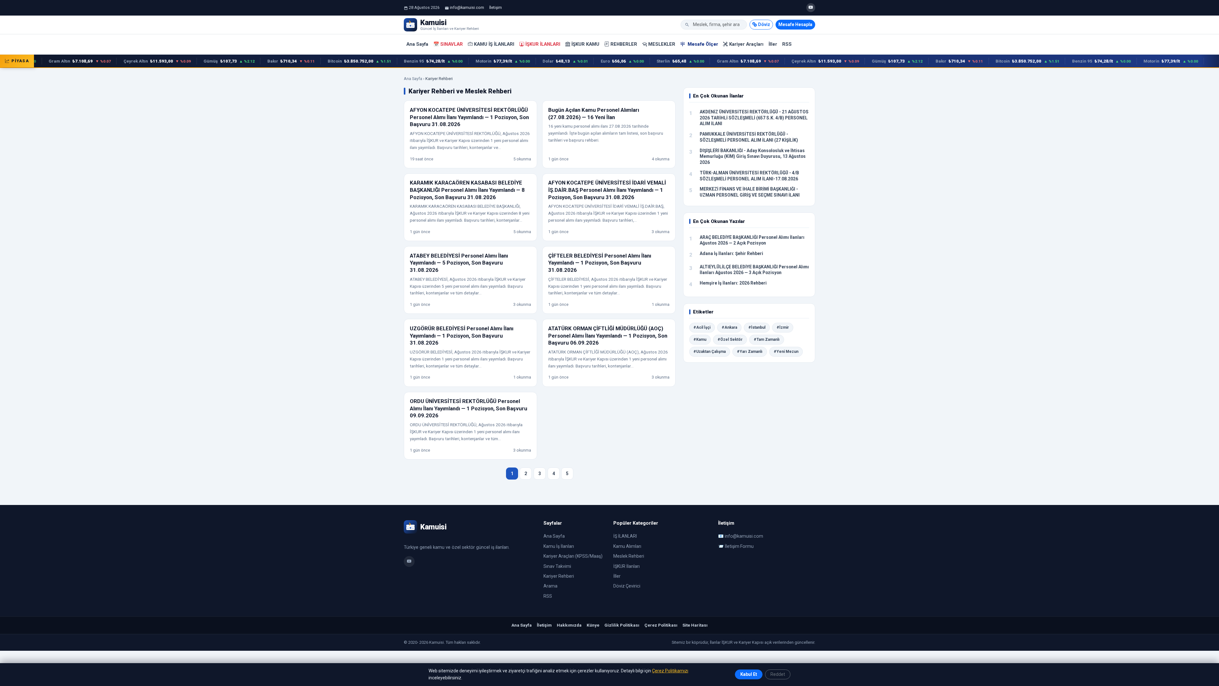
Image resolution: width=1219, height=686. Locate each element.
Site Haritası (695, 625)
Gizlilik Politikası (621, 625)
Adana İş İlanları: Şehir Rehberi (731, 253)
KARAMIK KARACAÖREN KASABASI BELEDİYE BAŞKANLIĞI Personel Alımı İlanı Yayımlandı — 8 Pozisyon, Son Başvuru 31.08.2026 (467, 189)
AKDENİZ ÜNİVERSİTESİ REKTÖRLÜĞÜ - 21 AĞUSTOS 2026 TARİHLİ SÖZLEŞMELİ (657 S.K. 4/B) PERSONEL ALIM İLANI (754, 117)
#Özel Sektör (730, 339)
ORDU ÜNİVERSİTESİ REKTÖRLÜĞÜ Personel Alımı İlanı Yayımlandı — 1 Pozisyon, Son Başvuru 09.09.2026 (468, 408)
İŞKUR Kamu (585, 44)
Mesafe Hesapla (795, 24)
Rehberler (623, 44)
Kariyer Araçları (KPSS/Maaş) (573, 556)
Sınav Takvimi (557, 566)
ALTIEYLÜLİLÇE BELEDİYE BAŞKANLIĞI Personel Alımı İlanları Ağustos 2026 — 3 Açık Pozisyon (754, 269)
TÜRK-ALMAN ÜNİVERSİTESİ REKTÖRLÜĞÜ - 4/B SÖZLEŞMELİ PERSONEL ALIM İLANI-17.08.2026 (749, 175)
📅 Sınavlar (448, 44)
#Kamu (699, 339)
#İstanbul (756, 327)
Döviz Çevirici (626, 585)
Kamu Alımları (627, 546)
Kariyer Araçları (746, 44)
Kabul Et (748, 674)
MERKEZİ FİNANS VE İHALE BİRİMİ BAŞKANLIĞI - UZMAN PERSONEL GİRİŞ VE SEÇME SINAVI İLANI (750, 192)
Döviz (764, 24)
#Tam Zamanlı (767, 339)
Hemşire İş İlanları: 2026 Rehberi (733, 283)
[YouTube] (810, 7)
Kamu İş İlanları (494, 44)
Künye (593, 625)
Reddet (777, 674)
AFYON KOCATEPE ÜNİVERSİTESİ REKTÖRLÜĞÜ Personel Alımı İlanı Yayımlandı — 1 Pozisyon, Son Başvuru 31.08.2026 (469, 117)
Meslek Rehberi (628, 556)
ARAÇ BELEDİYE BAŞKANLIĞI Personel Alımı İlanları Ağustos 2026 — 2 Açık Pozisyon (752, 240)
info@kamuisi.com (467, 7)
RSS (787, 44)
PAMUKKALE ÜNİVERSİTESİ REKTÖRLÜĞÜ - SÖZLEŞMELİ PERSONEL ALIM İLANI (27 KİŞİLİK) (749, 137)
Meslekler (661, 44)
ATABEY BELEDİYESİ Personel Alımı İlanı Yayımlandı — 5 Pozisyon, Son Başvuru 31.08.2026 (459, 262)
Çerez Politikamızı (670, 670)
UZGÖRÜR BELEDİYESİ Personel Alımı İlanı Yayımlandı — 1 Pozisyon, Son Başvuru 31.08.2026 (461, 335)
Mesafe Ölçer (702, 44)
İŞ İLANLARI (625, 536)
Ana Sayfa (417, 44)
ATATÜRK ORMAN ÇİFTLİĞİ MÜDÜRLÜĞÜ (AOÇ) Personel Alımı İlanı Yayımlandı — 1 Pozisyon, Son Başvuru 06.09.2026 (607, 335)
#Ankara (729, 327)
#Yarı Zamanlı (750, 351)
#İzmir (782, 327)
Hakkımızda (569, 625)
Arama (550, 585)
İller (773, 44)
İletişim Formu (739, 546)
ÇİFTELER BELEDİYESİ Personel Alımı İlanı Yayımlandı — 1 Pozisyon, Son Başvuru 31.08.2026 (599, 262)
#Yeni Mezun (786, 351)
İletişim (495, 7)
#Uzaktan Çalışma (709, 351)
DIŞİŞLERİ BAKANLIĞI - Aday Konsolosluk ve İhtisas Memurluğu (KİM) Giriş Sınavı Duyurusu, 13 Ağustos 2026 (753, 156)
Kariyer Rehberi (558, 576)
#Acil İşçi (701, 327)
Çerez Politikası (660, 625)
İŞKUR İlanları (542, 44)
